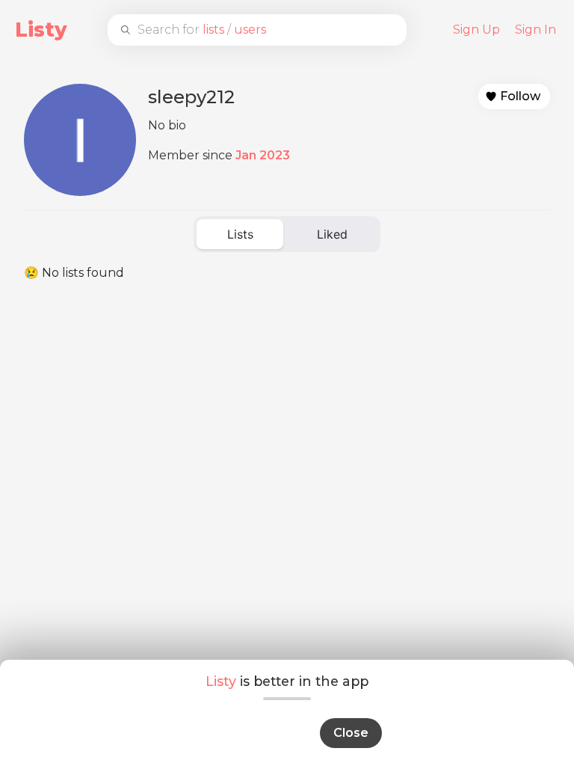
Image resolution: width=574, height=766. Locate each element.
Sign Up (476, 29)
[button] (514, 96)
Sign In (535, 29)
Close (350, 733)
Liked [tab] (332, 234)
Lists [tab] (240, 234)
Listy (41, 29)
